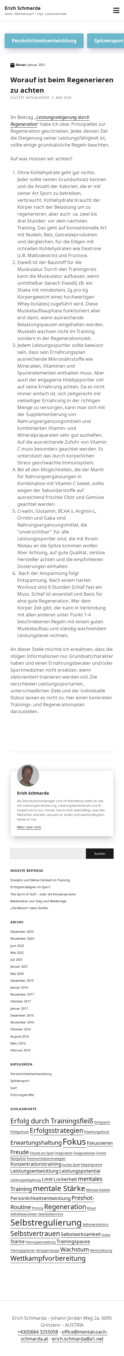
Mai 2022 (17, 952)
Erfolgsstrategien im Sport (30, 887)
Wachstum (74, 1249)
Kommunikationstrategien (46, 1158)
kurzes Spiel (71, 1165)
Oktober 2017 (20, 1001)
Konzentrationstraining (35, 1164)
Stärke (17, 1241)
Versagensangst (47, 1250)
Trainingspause (73, 1241)
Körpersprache (91, 1165)
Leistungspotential (79, 1171)
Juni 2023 (17, 945)
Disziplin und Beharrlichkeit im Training (40, 880)
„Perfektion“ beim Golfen (29, 908)
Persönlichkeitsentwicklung (44, 40)
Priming (37, 1208)
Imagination (64, 1153)
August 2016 (19, 1036)
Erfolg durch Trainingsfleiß (51, 1120)
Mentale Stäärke (98, 1190)
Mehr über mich (29, 827)
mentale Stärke (59, 1188)
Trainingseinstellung (40, 1242)
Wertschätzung (101, 1250)
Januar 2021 (19, 966)
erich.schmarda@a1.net (78, 1339)
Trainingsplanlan (22, 1250)
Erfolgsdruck (19, 1132)
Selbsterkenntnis (50, 1214)
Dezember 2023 (21, 931)
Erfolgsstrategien (56, 1130)
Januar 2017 (19, 1008)
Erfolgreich (102, 1122)
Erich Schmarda (23, 8)
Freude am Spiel (42, 1153)
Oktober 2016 (20, 1029)
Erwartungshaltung (36, 1142)
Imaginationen (84, 1153)
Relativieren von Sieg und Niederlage (38, 901)
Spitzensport (19, 1080)
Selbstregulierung (46, 1222)
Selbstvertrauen (35, 1233)
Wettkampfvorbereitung (48, 1258)
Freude (19, 1152)
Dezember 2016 (21, 1015)
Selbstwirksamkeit (81, 1234)
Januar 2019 (19, 987)
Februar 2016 (20, 1050)
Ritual (91, 1208)
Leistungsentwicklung (34, 1171)
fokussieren (100, 1143)
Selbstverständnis (95, 1224)
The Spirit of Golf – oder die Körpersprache (43, 894)
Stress (106, 1235)
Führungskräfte (22, 1095)
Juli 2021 (16, 959)
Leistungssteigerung (25, 1180)
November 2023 (22, 938)
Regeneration (65, 1206)
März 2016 (18, 1043)
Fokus (74, 1141)
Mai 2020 (17, 973)
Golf (13, 1088)
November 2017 (22, 994)
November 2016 (22, 1022)
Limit (47, 1179)
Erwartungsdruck (96, 1132)
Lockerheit (65, 1179)
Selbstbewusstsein (23, 1214)
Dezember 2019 (21, 980)
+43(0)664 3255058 (38, 1332)
